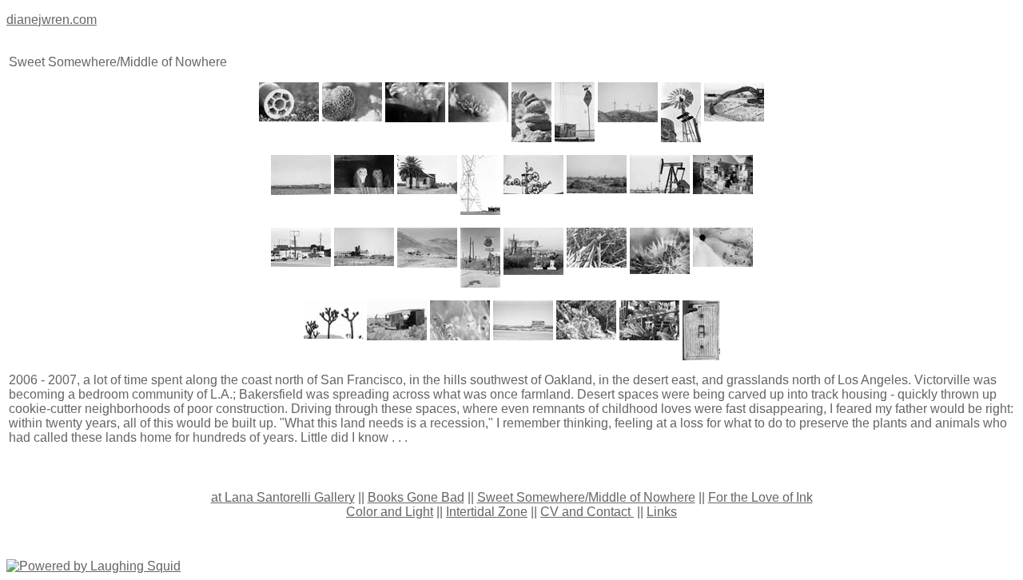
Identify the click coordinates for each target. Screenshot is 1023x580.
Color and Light (389, 511)
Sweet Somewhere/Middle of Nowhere (586, 497)
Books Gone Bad (416, 497)
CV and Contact (587, 511)
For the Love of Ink (760, 497)
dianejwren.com (51, 19)
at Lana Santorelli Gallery (283, 497)
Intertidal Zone (486, 511)
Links (662, 511)
